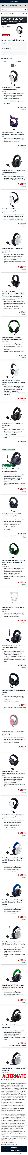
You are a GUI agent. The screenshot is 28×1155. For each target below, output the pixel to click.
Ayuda (11, 1)
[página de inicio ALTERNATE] (11, 5)
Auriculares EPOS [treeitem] (6, 48)
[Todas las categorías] (2, 5)
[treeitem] (14, 53)
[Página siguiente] (19, 65)
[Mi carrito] (25, 5)
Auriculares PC (20, 13)
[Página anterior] (9, 65)
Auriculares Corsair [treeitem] (7, 43)
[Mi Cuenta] (20, 5)
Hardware (6, 13)
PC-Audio (12, 13)
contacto (16, 1)
